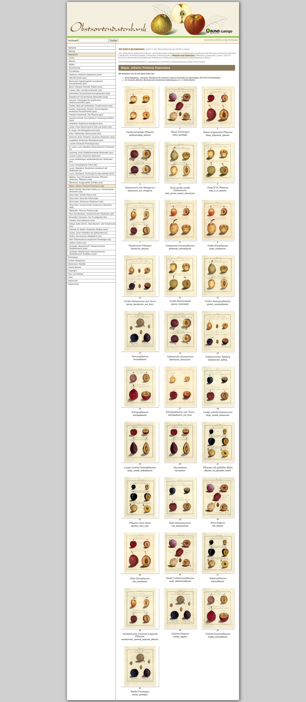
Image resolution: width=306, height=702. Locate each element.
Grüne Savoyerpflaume (218, 301)
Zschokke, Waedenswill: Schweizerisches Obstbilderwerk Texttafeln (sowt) (87, 253)
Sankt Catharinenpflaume (180, 578)
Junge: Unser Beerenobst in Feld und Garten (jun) (90, 127)
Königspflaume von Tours (180, 412)
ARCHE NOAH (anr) (78, 78)
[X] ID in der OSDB (196, 62)
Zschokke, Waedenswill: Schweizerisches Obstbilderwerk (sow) (87, 247)
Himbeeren (168, 58)
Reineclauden (164, 55)
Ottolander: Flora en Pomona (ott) (83, 210)
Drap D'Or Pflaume (217, 187)
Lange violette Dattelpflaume (140, 467)
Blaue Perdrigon (180, 132)
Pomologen (73, 257)
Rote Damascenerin (180, 523)
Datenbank (73, 54)
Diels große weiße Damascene (180, 189)
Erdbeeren (157, 58)
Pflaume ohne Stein (140, 523)
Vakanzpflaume (217, 578)
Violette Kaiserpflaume (217, 634)
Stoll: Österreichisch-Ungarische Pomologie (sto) (90, 239)
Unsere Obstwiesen (76, 261)
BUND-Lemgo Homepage (226, 40)
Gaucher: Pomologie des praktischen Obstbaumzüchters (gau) (85, 101)
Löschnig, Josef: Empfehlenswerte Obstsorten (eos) (91, 153)
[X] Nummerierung (127, 62)
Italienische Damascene (180, 356)
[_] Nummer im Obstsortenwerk (173, 62)
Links (70, 277)
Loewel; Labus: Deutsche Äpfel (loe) (84, 156)
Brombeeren (145, 58)
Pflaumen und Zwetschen (183, 55)
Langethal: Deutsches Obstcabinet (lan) (86, 140)
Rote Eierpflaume (140, 578)
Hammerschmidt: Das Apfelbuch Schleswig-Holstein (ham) (91, 119)
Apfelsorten (139, 53)
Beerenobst (132, 58)
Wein (207, 58)
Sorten (72, 58)
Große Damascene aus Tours (140, 301)
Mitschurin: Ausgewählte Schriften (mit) (85, 183)
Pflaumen (200, 55)
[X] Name (140, 62)
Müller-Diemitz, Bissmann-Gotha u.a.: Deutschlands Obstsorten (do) (91, 190)
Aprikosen (222, 53)
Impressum (209, 40)
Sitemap (71, 51)
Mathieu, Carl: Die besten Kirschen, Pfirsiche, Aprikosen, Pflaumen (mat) (88, 178)
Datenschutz (73, 284)
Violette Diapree (180, 633)
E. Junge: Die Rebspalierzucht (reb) (84, 130)
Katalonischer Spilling (218, 357)
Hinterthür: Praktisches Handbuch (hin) (86, 124)
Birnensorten (175, 53)
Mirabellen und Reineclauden (133, 55)
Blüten (72, 64)
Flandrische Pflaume (140, 245)
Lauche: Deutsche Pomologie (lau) (84, 144)
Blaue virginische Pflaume (217, 132)
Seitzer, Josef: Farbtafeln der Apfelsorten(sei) (88, 233)
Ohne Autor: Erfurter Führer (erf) (82, 195)
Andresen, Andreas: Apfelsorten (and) (85, 75)
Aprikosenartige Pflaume (140, 132)
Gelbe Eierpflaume (218, 245)
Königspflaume (140, 412)
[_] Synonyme (152, 62)
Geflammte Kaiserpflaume (180, 245)
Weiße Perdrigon (140, 691)
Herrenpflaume (140, 356)
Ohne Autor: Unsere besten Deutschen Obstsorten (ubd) (90, 206)
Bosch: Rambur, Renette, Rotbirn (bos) (85, 87)
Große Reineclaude (180, 301)
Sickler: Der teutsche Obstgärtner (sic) (85, 236)
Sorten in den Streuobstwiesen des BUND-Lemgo (167, 49)
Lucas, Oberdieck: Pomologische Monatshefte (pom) (91, 174)
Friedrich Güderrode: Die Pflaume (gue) (86, 115)
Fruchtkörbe (74, 71)
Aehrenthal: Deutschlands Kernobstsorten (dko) (89, 93)
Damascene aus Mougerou (140, 187)
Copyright (72, 271)
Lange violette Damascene (217, 412)
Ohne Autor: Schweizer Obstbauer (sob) (86, 202)
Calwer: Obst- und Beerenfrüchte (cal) (85, 90)
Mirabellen (152, 55)
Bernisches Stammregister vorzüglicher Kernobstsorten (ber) (86, 82)
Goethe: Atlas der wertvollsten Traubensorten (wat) (91, 106)
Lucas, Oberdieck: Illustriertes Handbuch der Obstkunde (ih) (88, 169)
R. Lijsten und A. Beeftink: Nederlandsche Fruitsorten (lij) (92, 148)
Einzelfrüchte (74, 68)
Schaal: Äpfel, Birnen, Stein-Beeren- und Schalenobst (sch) (92, 225)
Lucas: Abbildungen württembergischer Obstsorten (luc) (91, 160)
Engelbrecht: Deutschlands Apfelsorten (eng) (88, 97)
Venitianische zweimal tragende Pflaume (140, 635)
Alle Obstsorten (125, 53)
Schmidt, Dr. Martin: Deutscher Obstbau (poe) (88, 229)
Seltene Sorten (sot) (77, 243)
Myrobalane (180, 467)
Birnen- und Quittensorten (156, 53)
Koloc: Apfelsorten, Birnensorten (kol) (85, 134)
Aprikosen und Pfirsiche (206, 53)
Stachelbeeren (197, 58)
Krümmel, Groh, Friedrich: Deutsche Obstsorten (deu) (92, 137)
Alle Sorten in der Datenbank (131, 49)
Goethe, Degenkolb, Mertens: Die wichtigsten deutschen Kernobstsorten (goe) (88, 110)
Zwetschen (211, 55)
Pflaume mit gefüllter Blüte (218, 467)
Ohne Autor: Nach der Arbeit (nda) (83, 198)
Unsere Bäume (74, 267)
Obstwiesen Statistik (76, 264)
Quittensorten (188, 53)
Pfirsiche (232, 53)
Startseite (72, 48)
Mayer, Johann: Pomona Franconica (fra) (86, 186)
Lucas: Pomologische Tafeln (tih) (83, 165)
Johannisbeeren (181, 58)
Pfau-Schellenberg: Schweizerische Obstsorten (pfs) (91, 214)
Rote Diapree (218, 523)
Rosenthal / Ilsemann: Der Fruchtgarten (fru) (88, 217)
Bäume (72, 61)
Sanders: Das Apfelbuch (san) (82, 220)
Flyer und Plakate (75, 274)
